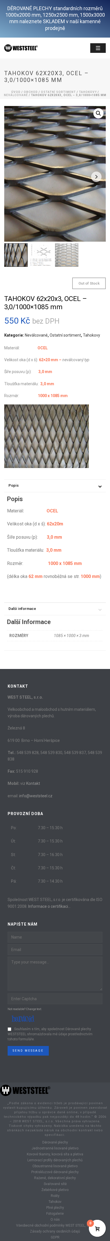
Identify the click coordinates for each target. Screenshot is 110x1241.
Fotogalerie (55, 1214)
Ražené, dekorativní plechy (55, 1178)
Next (96, 177)
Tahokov (55, 1202)
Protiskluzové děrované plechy (55, 1172)
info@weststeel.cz (35, 796)
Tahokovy (88, 92)
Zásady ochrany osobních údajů (55, 1231)
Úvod (16, 92)
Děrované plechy (55, 1142)
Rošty (55, 1196)
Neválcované (16, 95)
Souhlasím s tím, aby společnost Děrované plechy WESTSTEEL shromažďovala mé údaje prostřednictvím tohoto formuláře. (50, 1034)
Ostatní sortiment (58, 92)
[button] (98, 113)
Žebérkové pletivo (55, 1190)
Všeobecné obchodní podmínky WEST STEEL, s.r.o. (55, 1225)
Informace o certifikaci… (49, 906)
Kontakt (33, 783)
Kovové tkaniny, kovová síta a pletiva (55, 1154)
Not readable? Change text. (25, 1009)
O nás (55, 1219)
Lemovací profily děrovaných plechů (55, 1160)
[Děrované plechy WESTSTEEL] (25, 1090)
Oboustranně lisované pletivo (55, 1166)
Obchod (31, 92)
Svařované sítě (55, 1184)
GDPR (55, 1237)
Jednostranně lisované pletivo (55, 1148)
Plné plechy (55, 1208)
